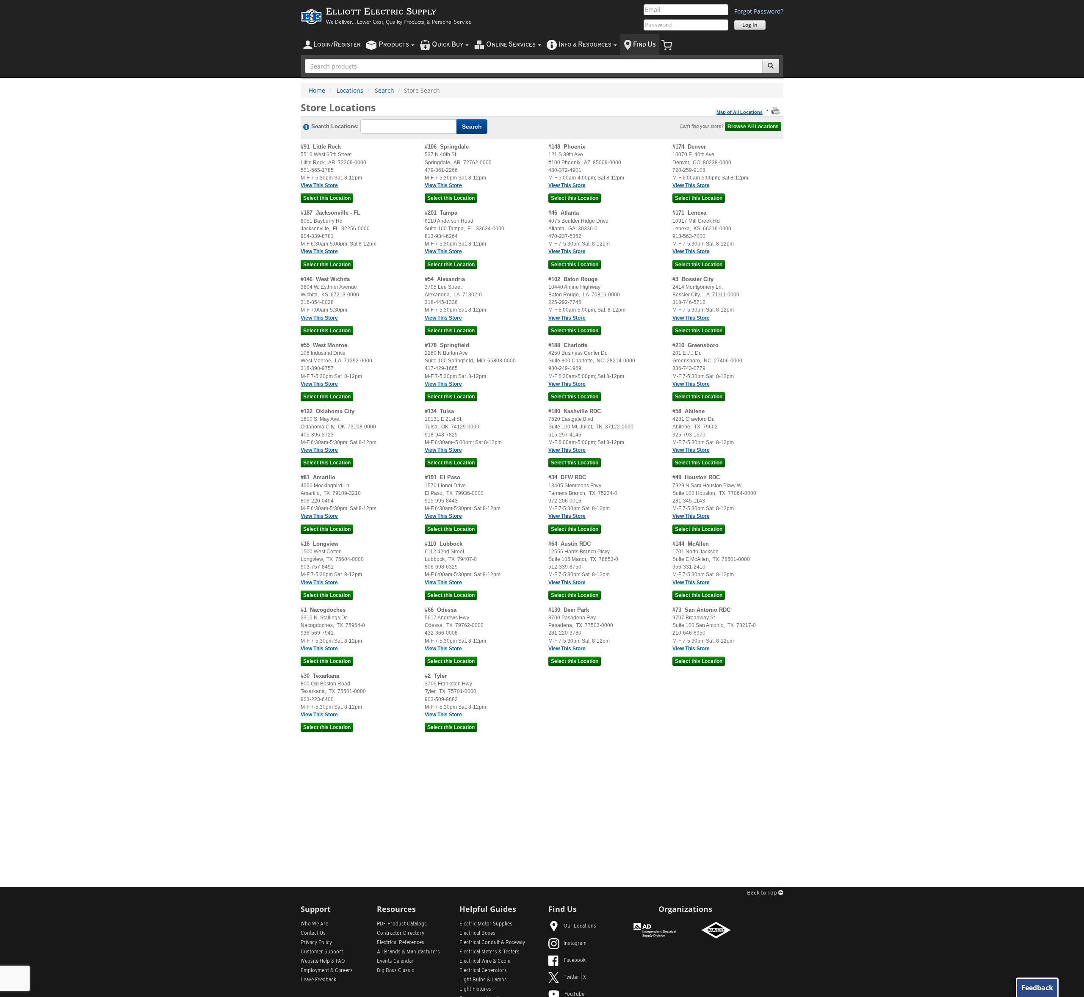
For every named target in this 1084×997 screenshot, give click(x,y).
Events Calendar (395, 961)
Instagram (575, 943)
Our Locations (580, 926)
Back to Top (762, 893)
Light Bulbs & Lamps (483, 980)
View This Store (319, 185)
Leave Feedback (318, 980)
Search (384, 90)
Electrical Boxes (477, 933)
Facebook (575, 960)
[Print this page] (776, 110)
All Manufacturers (408, 952)
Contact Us (313, 933)
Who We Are (314, 924)
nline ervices (511, 44)
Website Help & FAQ (323, 961)
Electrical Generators (483, 970)
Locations (350, 90)
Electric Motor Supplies (485, 924)
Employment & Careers (327, 970)
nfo (585, 44)
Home (317, 90)
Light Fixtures (475, 989)
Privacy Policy (316, 942)
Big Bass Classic (395, 970)
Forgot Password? (758, 11)
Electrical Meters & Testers (489, 952)
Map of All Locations (739, 112)
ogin (337, 44)
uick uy (448, 44)
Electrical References (400, 942)
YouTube (574, 994)
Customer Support (322, 952)
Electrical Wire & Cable (484, 961)
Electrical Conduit (492, 942)
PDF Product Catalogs (402, 924)
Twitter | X (575, 977)
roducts (394, 44)
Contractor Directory (400, 933)
